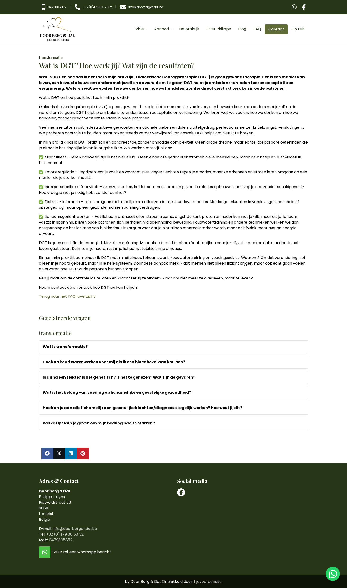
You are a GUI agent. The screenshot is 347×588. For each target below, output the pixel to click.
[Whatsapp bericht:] (294, 7)
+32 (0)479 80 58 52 (65, 534)
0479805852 (60, 540)
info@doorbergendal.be (75, 528)
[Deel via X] (59, 453)
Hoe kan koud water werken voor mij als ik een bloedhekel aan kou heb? (114, 362)
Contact (276, 29)
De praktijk (189, 29)
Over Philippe (218, 29)
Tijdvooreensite (207, 581)
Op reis (298, 29)
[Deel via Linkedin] (71, 453)
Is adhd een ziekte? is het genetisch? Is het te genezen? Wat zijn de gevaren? (119, 377)
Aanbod (162, 29)
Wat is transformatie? (65, 346)
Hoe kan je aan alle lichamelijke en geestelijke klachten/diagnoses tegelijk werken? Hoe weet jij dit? (142, 407)
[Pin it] (83, 453)
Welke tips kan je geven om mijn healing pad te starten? (99, 423)
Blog (242, 29)
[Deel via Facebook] (47, 453)
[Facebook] (304, 7)
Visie (140, 29)
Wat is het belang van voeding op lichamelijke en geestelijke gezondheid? (117, 392)
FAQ (257, 29)
